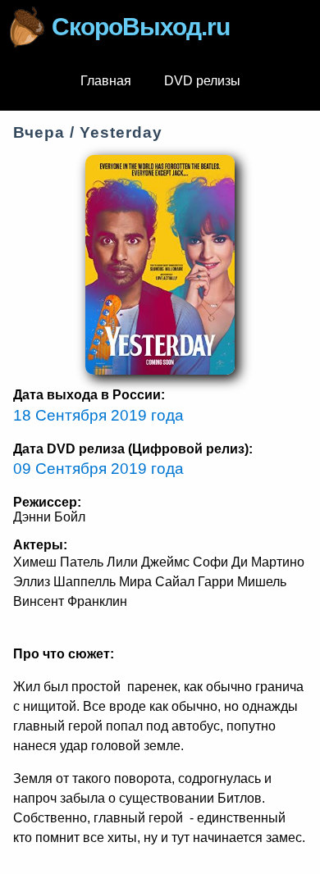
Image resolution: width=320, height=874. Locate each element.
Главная (105, 81)
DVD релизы (202, 81)
